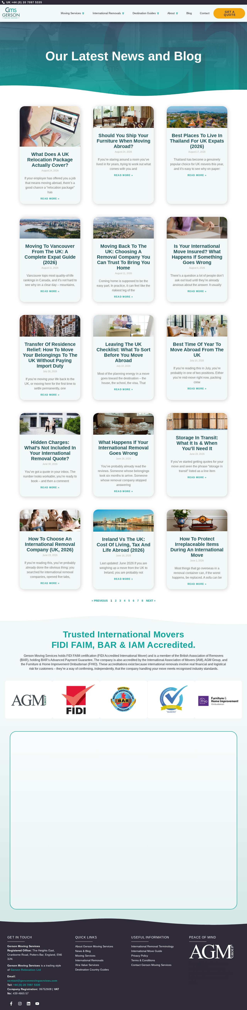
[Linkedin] (28, 1003)
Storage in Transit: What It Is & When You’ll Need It (197, 443)
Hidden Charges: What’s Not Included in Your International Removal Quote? (50, 450)
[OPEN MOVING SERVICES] (83, 13)
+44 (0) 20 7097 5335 (26, 984)
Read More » (50, 198)
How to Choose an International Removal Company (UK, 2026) (50, 544)
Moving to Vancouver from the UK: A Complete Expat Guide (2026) (50, 254)
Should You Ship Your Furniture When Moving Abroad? (123, 141)
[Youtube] (37, 1003)
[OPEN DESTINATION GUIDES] (158, 13)
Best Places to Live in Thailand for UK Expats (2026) (197, 141)
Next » (151, 600)
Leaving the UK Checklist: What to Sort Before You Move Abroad (123, 352)
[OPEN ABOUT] (177, 13)
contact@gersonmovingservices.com (32, 980)
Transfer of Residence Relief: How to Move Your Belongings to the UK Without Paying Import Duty (50, 355)
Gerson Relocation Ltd (26, 969)
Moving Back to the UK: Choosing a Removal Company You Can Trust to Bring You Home (123, 256)
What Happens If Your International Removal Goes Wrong (123, 448)
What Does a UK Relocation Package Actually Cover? (50, 159)
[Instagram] (20, 1003)
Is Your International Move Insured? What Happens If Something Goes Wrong (197, 254)
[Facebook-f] (11, 1003)
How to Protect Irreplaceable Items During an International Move (196, 547)
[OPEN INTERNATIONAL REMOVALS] (123, 13)
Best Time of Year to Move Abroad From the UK (197, 349)
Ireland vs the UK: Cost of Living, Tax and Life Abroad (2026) (123, 544)
